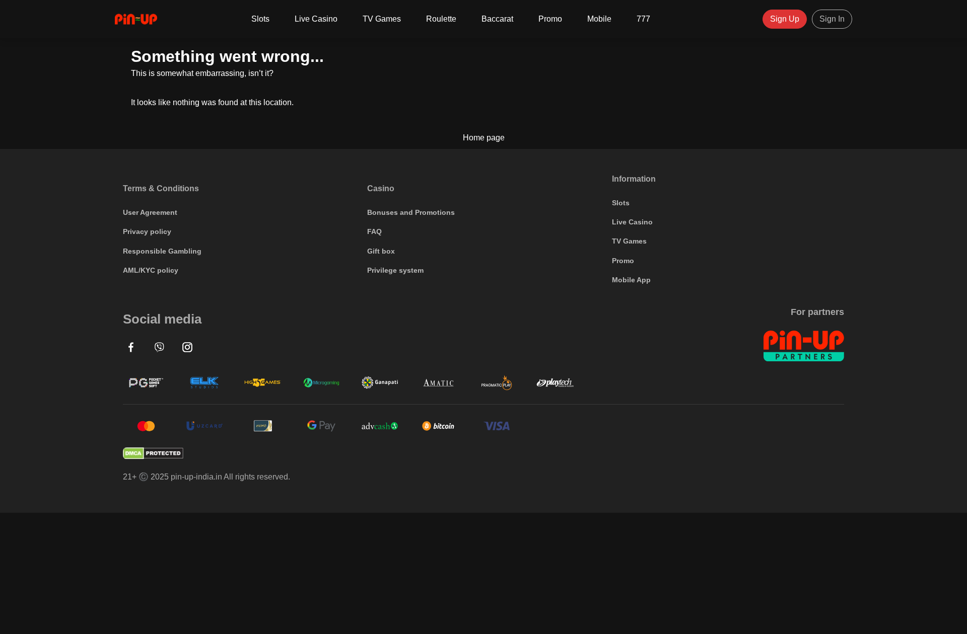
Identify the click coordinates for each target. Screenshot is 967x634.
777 (643, 19)
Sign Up (784, 19)
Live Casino (316, 19)
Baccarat (497, 19)
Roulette (441, 19)
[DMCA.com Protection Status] (483, 453)
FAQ (374, 231)
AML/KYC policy (150, 270)
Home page (484, 138)
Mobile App (631, 280)
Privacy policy (147, 231)
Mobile (599, 19)
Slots (260, 19)
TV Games (382, 19)
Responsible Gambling (162, 251)
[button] (131, 347)
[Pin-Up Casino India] (136, 19)
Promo (550, 19)
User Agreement (150, 212)
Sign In (832, 19)
